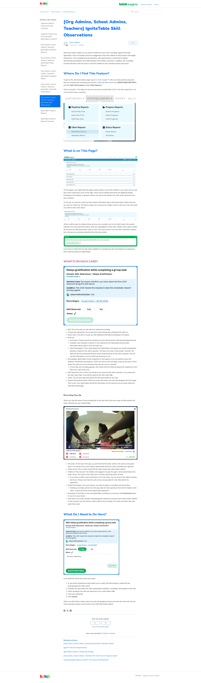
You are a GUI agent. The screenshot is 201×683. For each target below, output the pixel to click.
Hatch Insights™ (56, 12)
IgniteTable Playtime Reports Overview (48, 120)
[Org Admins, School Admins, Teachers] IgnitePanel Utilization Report (89, 643)
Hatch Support (44, 12)
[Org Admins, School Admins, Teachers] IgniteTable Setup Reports (48, 62)
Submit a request (146, 4)
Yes (95, 623)
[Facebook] (64, 611)
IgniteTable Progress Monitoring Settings (78, 652)
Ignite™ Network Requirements (75, 647)
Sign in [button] (157, 4)
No (106, 623)
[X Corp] (67, 611)
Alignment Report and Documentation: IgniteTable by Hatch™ (49, 36)
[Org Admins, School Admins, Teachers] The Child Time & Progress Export (90, 656)
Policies (138, 675)
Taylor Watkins (74, 42)
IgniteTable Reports (69, 12)
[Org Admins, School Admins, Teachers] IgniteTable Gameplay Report (49, 75)
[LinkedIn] (71, 611)
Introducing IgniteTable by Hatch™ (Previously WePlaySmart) (86, 660)
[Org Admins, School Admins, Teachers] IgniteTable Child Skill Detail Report (48, 88)
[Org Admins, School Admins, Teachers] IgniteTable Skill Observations (48, 101)
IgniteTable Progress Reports (48, 111)
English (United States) (151, 676)
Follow (133, 43)
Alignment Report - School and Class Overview (48, 26)
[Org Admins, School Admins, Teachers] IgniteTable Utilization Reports (48, 48)
